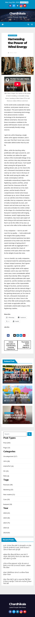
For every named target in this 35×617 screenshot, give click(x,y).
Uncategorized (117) (10, 456)
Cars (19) (6, 499)
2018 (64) (6, 532)
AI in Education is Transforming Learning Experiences (10, 345)
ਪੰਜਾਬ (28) (6, 461)
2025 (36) (6, 518)
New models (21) (9, 494)
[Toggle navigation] (32, 24)
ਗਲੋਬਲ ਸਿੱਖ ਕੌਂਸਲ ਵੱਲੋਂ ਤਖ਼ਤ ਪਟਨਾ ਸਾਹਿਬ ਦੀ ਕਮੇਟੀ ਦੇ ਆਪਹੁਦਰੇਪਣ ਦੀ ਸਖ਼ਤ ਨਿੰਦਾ (15, 417)
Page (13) (6, 448)
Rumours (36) (8, 485)
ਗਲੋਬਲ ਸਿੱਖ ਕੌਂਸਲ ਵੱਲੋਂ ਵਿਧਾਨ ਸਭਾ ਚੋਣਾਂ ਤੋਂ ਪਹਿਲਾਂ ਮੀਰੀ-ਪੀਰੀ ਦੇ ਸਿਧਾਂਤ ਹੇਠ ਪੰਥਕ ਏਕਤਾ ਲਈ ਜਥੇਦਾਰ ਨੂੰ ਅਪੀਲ (16, 556)
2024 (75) (6, 523)
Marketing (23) (8, 489)
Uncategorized (12, 35)
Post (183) (6, 443)
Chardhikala (17, 13)
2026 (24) (6, 513)
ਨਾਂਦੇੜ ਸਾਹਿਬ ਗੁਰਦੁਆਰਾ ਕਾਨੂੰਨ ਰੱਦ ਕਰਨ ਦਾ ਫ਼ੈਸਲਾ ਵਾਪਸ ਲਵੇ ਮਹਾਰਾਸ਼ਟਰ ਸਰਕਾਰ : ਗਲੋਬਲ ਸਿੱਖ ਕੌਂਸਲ (17, 565)
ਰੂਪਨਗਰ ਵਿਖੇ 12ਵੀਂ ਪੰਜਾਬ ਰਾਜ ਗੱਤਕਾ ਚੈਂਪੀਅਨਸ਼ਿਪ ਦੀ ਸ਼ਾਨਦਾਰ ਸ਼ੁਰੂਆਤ (16, 377)
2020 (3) (6, 528)
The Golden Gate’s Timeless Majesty (25, 344)
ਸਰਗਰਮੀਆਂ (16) (8, 466)
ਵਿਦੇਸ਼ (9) (6, 476)
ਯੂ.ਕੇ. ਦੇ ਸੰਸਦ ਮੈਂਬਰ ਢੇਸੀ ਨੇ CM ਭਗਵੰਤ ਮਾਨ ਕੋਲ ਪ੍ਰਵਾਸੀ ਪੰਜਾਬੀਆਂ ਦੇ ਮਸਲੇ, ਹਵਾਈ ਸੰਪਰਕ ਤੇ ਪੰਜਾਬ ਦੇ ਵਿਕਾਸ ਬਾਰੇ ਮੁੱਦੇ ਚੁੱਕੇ (17, 547)
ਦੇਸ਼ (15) (5, 471)
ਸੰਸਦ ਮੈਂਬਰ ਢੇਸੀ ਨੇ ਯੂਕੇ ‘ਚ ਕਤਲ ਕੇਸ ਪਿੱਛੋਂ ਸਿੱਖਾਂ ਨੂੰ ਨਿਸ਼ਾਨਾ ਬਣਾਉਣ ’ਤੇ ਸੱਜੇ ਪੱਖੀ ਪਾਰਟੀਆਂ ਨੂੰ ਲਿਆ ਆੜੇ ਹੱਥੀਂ (17, 581)
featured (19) (7, 504)
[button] (28, 24)
